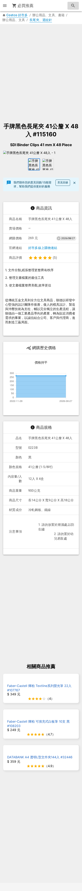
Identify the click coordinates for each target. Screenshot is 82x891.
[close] (74, 183)
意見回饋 (63, 182)
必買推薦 (26, 5)
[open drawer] (5, 6)
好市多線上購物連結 (42, 248)
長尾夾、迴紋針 (40, 20)
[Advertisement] (41, 71)
